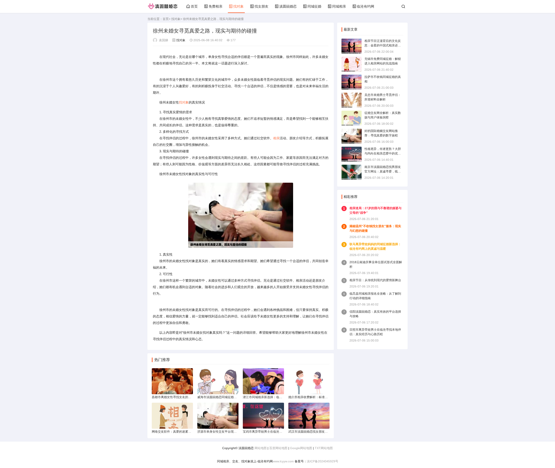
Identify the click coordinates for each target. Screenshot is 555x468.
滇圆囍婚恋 (288, 6)
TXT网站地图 (324, 448)
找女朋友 (261, 6)
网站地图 (261, 448)
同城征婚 (314, 6)
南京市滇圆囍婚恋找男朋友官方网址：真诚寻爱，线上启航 (382, 171)
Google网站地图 (301, 448)
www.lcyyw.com (283, 461)
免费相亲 (215, 6)
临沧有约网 (365, 6)
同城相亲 (339, 6)
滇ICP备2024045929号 (322, 461)
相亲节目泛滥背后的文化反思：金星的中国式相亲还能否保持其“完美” (382, 45)
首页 (194, 6)
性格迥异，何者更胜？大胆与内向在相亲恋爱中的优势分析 (382, 153)
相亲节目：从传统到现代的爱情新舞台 (375, 280)
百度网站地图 (278, 448)
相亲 (276, 138)
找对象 (238, 6)
